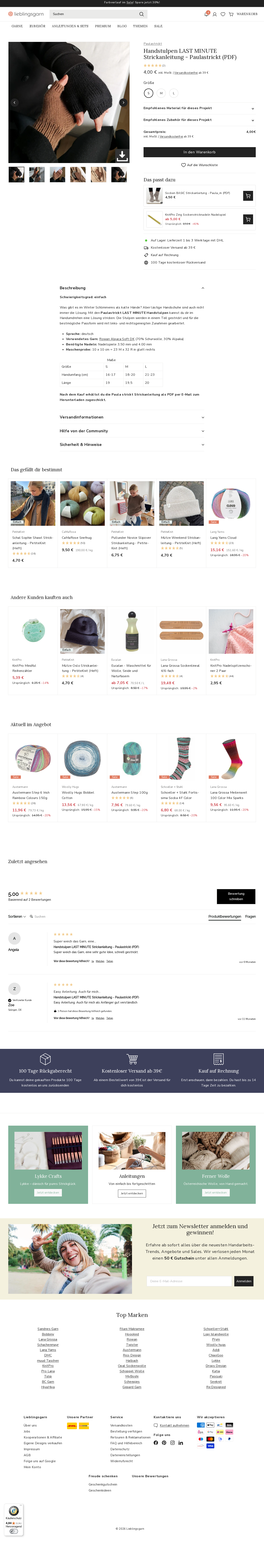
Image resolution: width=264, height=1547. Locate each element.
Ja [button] (93, 961)
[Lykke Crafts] (48, 1151)
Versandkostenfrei (186, 73)
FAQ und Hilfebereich (126, 1443)
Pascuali (216, 1376)
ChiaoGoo (216, 1355)
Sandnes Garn (48, 1329)
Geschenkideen (100, 1490)
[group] (30, 894)
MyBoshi (132, 1376)
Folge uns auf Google (40, 1461)
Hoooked (132, 1334)
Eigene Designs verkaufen (43, 1443)
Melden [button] (100, 961)
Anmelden (243, 1281)
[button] (200, 66)
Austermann (132, 1350)
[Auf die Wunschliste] (56, 490)
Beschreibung (73, 288)
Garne (17, 26)
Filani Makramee (132, 1329)
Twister (132, 1345)
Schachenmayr (48, 1345)
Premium (103, 26)
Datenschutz (119, 1449)
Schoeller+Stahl (216, 1329)
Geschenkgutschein (103, 1484)
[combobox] (98, 14)
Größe (149, 82)
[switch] (14, 1531)
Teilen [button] (109, 961)
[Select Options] (248, 196)
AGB (27, 1455)
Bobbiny (48, 1334)
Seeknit (216, 1381)
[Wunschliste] (222, 14)
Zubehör (37, 26)
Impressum (32, 1449)
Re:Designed (216, 1387)
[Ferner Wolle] (216, 1151)
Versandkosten (121, 1425)
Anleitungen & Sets (70, 26)
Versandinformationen (82, 417)
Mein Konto (32, 1467)
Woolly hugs (216, 1345)
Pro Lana (48, 1371)
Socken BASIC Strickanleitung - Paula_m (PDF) (197, 193)
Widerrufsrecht (121, 1461)
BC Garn (48, 1381)
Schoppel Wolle (132, 1371)
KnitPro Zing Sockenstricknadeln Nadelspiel (195, 215)
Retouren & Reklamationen (130, 1437)
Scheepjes (132, 1381)
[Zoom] (69, 102)
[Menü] (20, 1506)
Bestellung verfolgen (126, 1431)
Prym (216, 1339)
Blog (122, 26)
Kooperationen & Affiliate (43, 1437)
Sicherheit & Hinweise (81, 444)
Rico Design (132, 1355)
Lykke (216, 1360)
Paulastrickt (153, 43)
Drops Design (216, 1366)
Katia (216, 1371)
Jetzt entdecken (48, 1193)
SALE (158, 26)
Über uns (30, 1425)
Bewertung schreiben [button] (236, 896)
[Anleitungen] (132, 1151)
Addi (216, 1350)
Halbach (132, 1360)
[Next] (123, 102)
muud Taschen (48, 1360)
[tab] (225, 917)
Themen (140, 26)
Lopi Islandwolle (216, 1334)
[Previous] (15, 102)
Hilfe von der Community (84, 431)
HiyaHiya (48, 1387)
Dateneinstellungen (125, 1455)
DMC (48, 1355)
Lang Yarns (48, 1350)
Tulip (48, 1376)
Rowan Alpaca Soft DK (116, 339)
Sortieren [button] (15, 916)
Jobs (27, 1431)
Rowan (132, 1339)
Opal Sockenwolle (132, 1366)
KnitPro (48, 1366)
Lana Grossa (48, 1339)
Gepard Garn (132, 1387)
